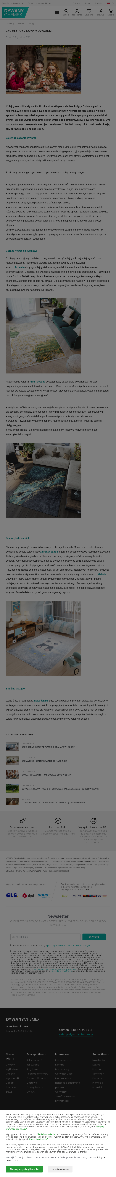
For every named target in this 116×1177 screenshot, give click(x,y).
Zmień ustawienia (60, 1169)
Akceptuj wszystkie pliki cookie (24, 1169)
